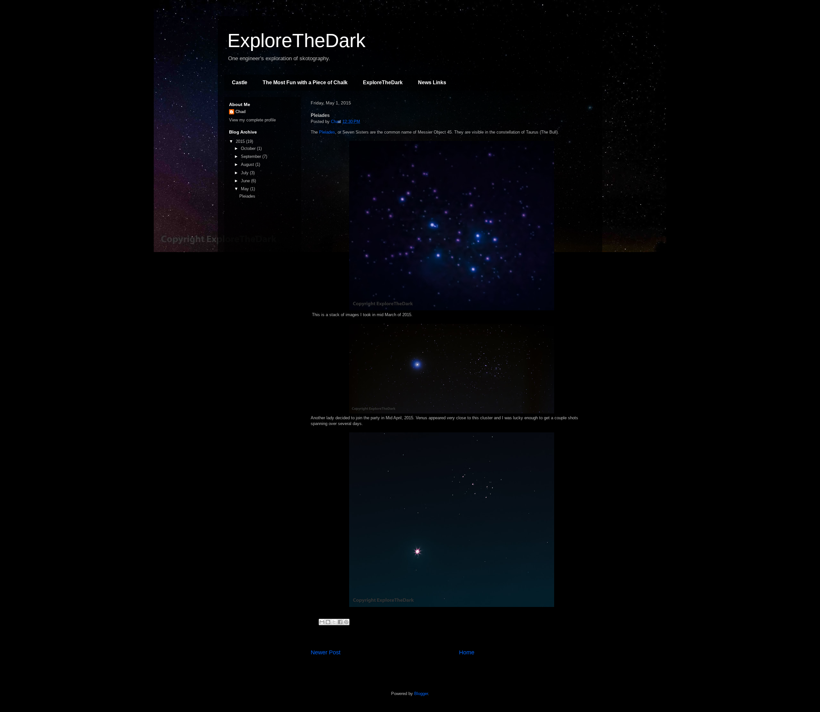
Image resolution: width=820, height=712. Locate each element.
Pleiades (327, 132)
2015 (241, 141)
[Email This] (322, 622)
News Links (432, 82)
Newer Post (325, 652)
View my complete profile (252, 120)
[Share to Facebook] (340, 622)
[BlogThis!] (328, 622)
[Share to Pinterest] (346, 622)
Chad (240, 111)
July (245, 172)
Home (466, 652)
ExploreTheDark (296, 40)
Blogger (421, 693)
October (249, 148)
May (245, 188)
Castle (239, 82)
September (251, 156)
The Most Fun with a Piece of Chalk (305, 82)
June (246, 180)
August (248, 164)
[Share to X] (334, 622)
